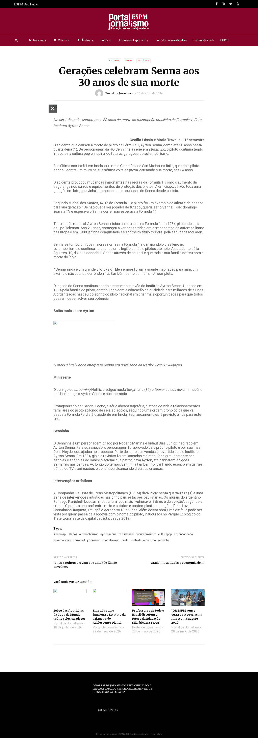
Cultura (114, 60)
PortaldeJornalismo (143, 540)
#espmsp (59, 534)
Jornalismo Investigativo (171, 40)
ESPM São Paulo (26, 4)
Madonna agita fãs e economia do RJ (178, 563)
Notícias (36, 40)
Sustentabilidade (203, 40)
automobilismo (88, 534)
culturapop (165, 534)
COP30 (224, 40)
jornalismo (94, 540)
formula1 (79, 540)
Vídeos (60, 40)
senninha (164, 540)
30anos (72, 534)
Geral (128, 60)
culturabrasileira (146, 534)
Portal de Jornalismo (119, 93)
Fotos (104, 40)
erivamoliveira (62, 540)
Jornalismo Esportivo (131, 40)
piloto (125, 540)
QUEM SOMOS (107, 710)
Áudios (83, 40)
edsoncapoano (183, 534)
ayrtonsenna (108, 534)
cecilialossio (126, 534)
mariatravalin (111, 540)
